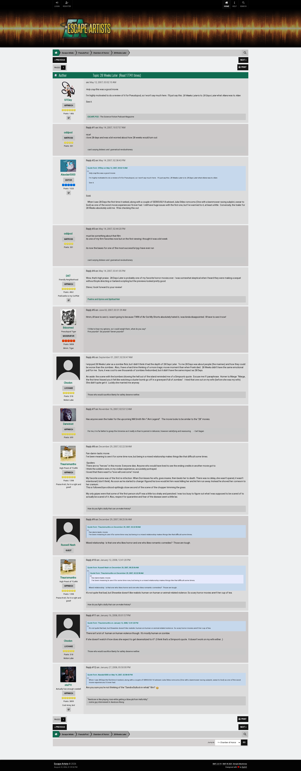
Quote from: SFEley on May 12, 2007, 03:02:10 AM (107, 168)
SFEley (68, 99)
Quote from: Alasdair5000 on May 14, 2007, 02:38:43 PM (110, 675)
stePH (68, 685)
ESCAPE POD (93, 117)
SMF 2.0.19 (217, 764)
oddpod (68, 132)
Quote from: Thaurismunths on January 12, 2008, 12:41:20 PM (112, 623)
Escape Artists (61, 764)
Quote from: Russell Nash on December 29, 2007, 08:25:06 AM (113, 568)
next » (243, 60)
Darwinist (68, 423)
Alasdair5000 (68, 174)
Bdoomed (68, 327)
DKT (68, 275)
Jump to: (211, 742)
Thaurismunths (68, 464)
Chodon (68, 382)
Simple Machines (240, 764)
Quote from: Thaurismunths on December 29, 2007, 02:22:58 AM (114, 527)
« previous (60, 60)
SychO (244, 767)
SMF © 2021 (227, 764)
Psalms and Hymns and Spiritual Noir (104, 299)
